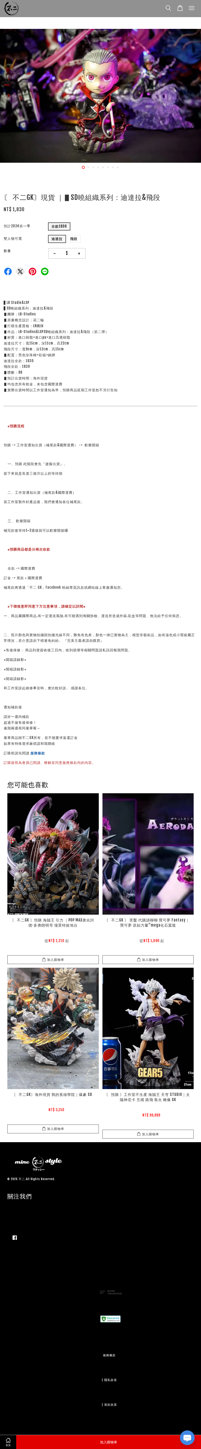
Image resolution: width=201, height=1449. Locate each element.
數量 (7, 251)
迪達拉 (57, 239)
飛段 (73, 239)
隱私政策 (110, 1380)
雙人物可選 (13, 238)
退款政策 (110, 1404)
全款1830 (59, 226)
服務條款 (37, 753)
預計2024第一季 (17, 226)
